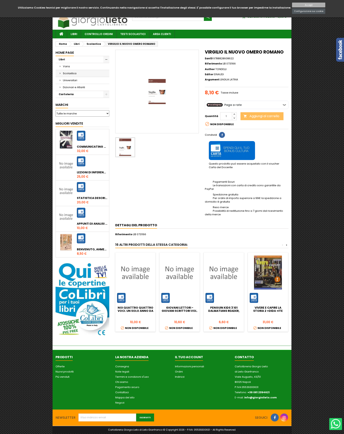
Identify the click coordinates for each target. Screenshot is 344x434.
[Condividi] (222, 135)
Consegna (122, 366)
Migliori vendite (69, 123)
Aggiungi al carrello (261, 116)
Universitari (70, 80)
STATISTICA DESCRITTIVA (92, 198)
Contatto (244, 357)
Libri (74, 34)
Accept (309, 5)
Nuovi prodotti (65, 372)
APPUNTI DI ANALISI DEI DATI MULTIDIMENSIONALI (92, 223)
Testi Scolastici (133, 34)
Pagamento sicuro (127, 387)
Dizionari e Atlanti (74, 87)
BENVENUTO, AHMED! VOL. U (92, 249)
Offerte (60, 366)
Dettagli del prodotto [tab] (136, 225)
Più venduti (62, 377)
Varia (66, 66)
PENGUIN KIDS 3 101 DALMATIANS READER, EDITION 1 (223, 311)
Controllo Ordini (99, 34)
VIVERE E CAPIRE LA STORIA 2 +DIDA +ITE (268, 309)
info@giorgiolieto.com (260, 397)
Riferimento (213, 63)
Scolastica (69, 73)
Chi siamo (121, 382)
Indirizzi (180, 377)
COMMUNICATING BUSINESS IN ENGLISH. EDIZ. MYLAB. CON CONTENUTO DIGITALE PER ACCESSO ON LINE (92, 146)
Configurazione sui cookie (308, 11)
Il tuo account (189, 357)
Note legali (122, 372)
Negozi (119, 403)
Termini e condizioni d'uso (132, 377)
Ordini (179, 372)
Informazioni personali (189, 366)
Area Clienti (162, 34)
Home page (65, 52)
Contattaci (122, 392)
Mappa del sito (125, 397)
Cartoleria (66, 94)
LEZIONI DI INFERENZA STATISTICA (92, 172)
